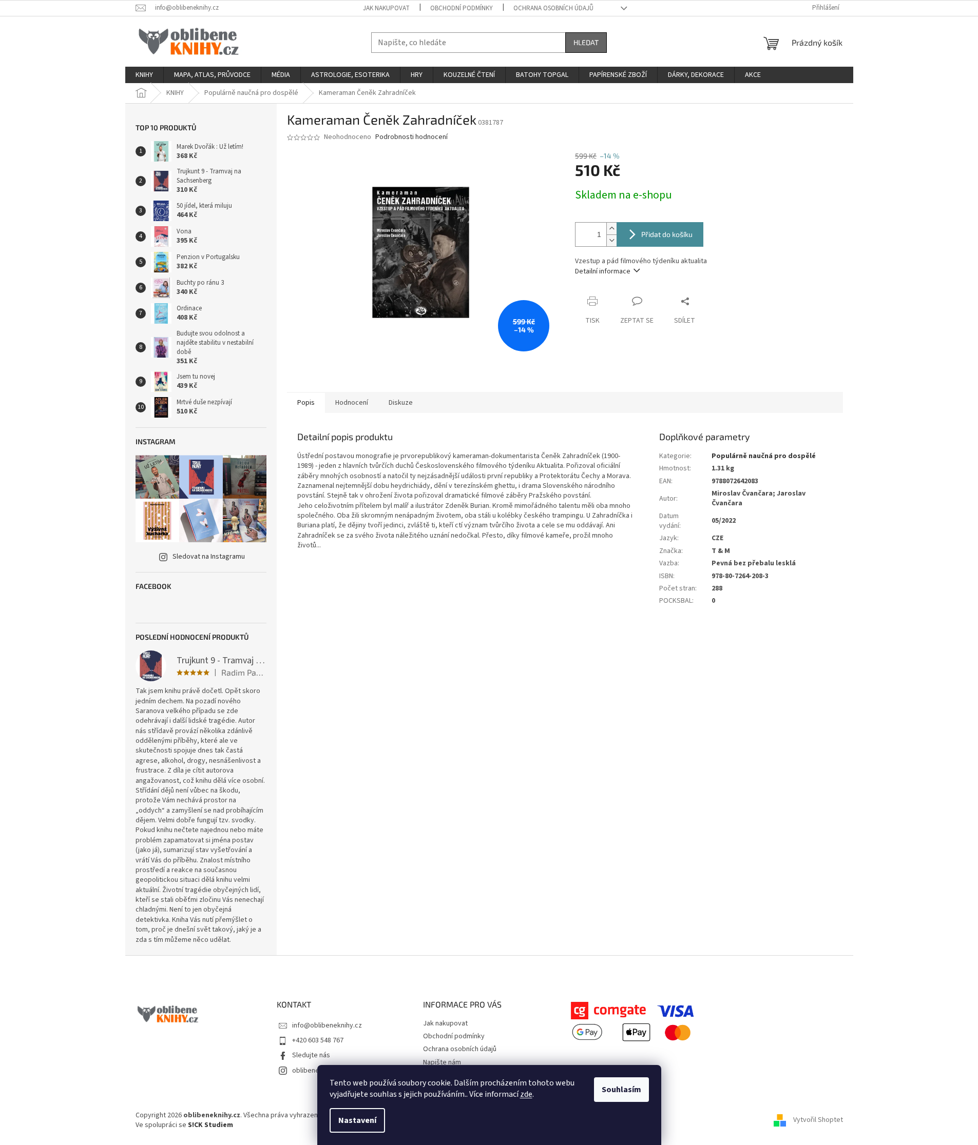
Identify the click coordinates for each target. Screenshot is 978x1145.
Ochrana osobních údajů (553, 8)
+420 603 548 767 (317, 1040)
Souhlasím (621, 1089)
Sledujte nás (311, 1055)
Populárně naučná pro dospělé (764, 456)
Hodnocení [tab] (351, 403)
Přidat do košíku (667, 234)
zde (526, 1094)
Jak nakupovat (386, 8)
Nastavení (357, 1120)
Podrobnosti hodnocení (411, 137)
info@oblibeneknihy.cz (327, 1025)
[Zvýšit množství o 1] (611, 228)
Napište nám (442, 1062)
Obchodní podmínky (461, 8)
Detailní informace (602, 271)
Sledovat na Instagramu (208, 556)
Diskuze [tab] (401, 403)
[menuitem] (144, 75)
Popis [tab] (306, 403)
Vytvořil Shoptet (818, 1120)
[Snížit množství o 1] (611, 240)
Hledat (586, 42)
